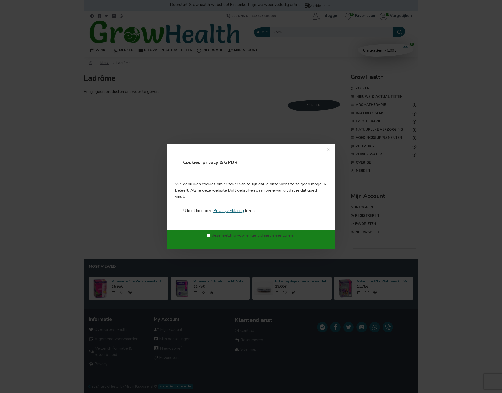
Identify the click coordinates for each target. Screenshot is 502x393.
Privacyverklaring (228, 211)
